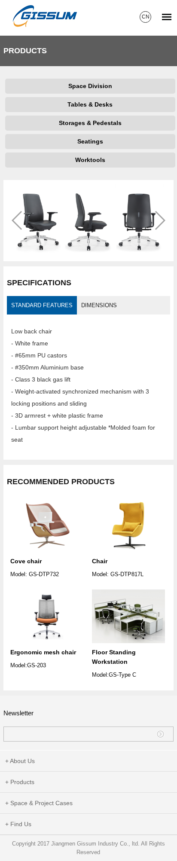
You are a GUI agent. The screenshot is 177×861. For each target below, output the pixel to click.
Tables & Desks (90, 104)
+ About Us (20, 760)
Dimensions (99, 305)
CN (146, 17)
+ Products (19, 782)
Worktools (90, 159)
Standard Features (42, 305)
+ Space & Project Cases (39, 803)
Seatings (90, 141)
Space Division (90, 85)
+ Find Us (18, 824)
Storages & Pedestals (90, 122)
